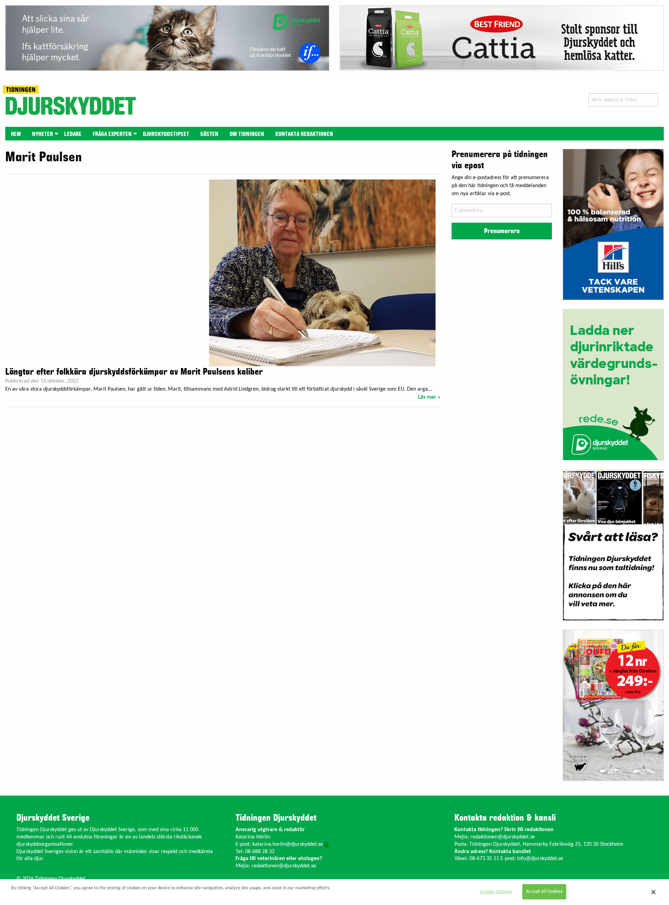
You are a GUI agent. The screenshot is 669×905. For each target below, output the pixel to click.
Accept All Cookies (544, 892)
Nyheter (42, 134)
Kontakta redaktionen (304, 134)
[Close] (653, 892)
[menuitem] (15, 133)
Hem (16, 134)
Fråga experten (112, 134)
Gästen (209, 134)
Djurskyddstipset (166, 134)
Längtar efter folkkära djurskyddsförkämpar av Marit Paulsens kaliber (134, 372)
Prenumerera (502, 231)
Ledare (73, 134)
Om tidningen (247, 134)
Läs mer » (429, 397)
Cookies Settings (496, 892)
